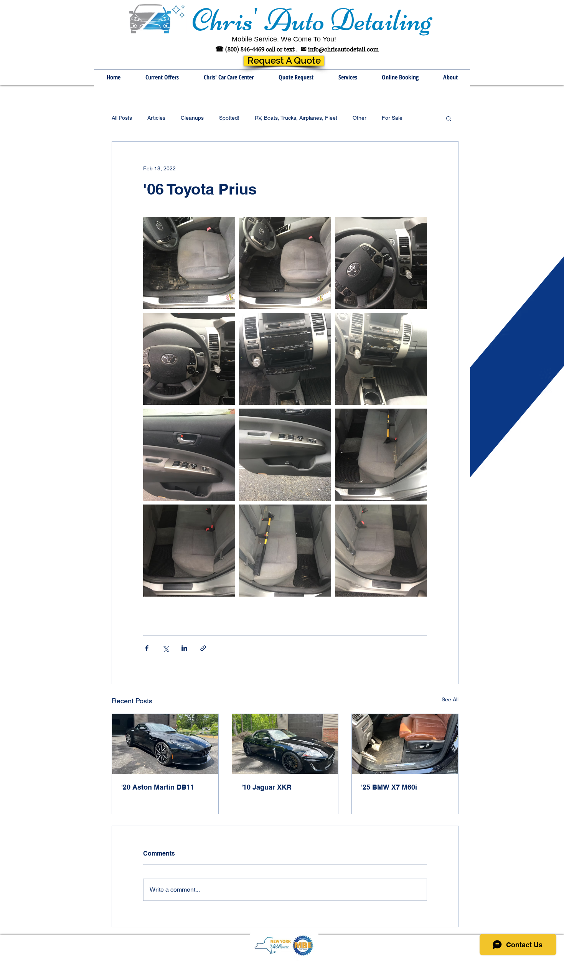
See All (450, 699)
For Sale (392, 118)
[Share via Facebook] (146, 648)
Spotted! (229, 118)
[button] (347, 77)
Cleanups (192, 118)
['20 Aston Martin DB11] (165, 744)
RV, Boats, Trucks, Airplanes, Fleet (296, 118)
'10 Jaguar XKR (266, 787)
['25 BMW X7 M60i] (405, 744)
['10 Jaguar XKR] (285, 744)
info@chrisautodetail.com (343, 49)
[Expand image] (189, 263)
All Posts (122, 118)
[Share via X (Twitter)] (165, 648)
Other (359, 118)
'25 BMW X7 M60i (389, 787)
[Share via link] (203, 648)
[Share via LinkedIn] (184, 648)
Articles (156, 118)
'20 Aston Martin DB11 (157, 787)
